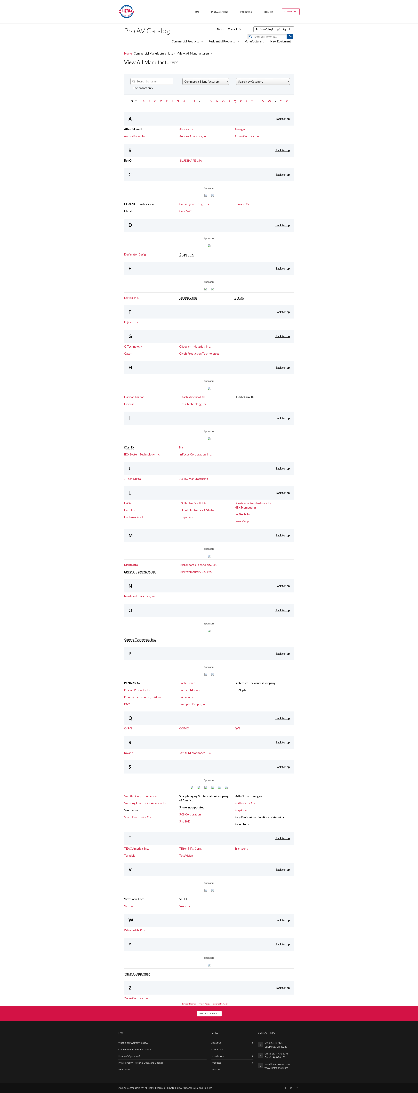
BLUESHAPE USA (190, 160)
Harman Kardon (134, 397)
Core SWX (186, 211)
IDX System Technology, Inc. (142, 454)
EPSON (239, 297)
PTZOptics (241, 690)
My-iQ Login (267, 29)
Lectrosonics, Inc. (135, 517)
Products (246, 11)
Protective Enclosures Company (254, 683)
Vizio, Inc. (185, 906)
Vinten (128, 906)
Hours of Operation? (129, 1056)
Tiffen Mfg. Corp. (190, 848)
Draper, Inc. (186, 254)
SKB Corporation (190, 814)
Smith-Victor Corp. (246, 803)
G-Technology (133, 346)
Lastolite (129, 510)
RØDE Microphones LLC (195, 753)
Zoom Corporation (136, 998)
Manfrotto (131, 564)
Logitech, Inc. (243, 514)
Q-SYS (128, 728)
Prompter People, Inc (192, 704)
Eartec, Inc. (131, 297)
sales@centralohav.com (277, 1064)
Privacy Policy (204, 1004)
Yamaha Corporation (137, 973)
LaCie (127, 503)
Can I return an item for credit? (134, 1049)
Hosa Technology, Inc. (193, 404)
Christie (129, 211)
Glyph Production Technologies (199, 353)
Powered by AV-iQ (220, 1004)
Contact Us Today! (209, 1013)
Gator (128, 353)
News (220, 29)
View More (124, 1069)
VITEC (183, 899)
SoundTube (241, 824)
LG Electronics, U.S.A (192, 503)
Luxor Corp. (241, 521)
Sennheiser (131, 810)
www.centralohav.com (276, 1067)
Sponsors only (144, 88)
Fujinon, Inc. (131, 322)
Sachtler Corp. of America (140, 796)
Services (268, 11)
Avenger (239, 129)
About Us (216, 1042)
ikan (182, 447)
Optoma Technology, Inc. (140, 639)
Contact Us (290, 11)
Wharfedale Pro (134, 930)
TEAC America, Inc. (136, 848)
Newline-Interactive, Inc (139, 596)
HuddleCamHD (244, 397)
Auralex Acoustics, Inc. (193, 136)
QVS (237, 728)
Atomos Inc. (186, 129)
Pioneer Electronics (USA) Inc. (143, 697)
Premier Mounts (189, 690)
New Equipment (280, 41)
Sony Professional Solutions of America (259, 817)
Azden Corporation (246, 136)
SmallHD (184, 821)
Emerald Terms (189, 1004)
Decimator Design (135, 254)
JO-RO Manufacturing (193, 478)
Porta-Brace (187, 683)
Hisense (129, 404)
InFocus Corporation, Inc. (195, 454)
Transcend (241, 848)
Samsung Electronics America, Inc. (146, 803)
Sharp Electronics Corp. (139, 817)
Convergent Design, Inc (194, 204)
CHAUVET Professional (139, 204)
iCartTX (129, 447)
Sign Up (286, 29)
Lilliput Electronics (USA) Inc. (197, 510)
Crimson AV (241, 204)
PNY (127, 704)
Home (196, 11)
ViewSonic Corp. (134, 899)
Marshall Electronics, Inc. (140, 572)
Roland (128, 753)
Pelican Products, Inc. (138, 690)
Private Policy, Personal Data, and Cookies (140, 1062)
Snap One (240, 810)
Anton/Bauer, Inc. (135, 136)
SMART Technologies (248, 796)
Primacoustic (187, 697)
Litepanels (186, 517)
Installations (219, 11)
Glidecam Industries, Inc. (195, 346)
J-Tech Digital (132, 478)
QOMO (184, 728)
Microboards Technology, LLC (198, 564)
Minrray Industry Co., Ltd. (195, 572)
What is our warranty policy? (133, 1042)
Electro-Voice (188, 297)
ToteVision (186, 855)
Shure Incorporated (191, 807)
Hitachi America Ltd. (192, 397)
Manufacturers (254, 41)
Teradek (129, 855)
